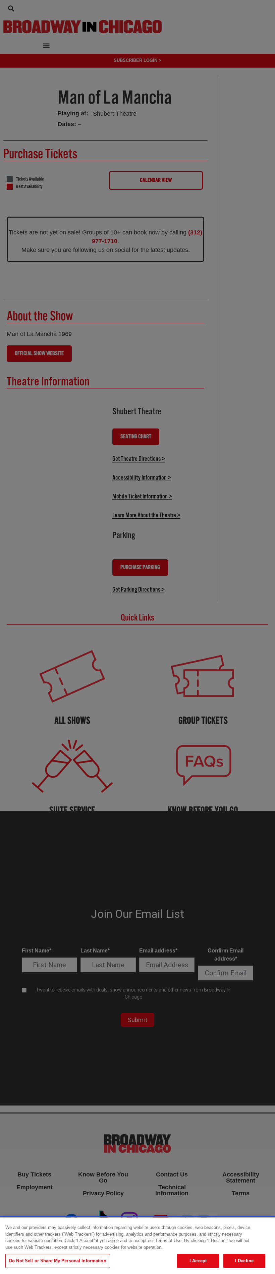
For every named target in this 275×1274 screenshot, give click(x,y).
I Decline (244, 1260)
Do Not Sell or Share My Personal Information (57, 1260)
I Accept (198, 1260)
